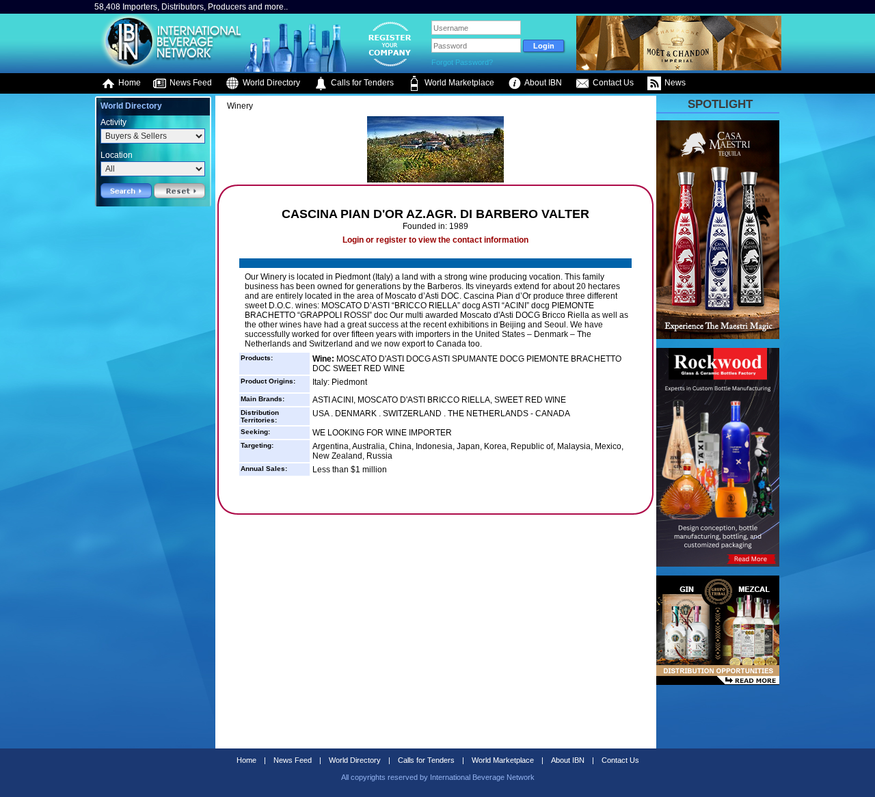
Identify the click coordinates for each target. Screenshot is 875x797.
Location (116, 155)
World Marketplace (458, 82)
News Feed (189, 82)
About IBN (542, 82)
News (674, 82)
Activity (113, 122)
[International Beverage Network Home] (168, 68)
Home (128, 82)
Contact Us (612, 82)
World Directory (270, 82)
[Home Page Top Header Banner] (678, 67)
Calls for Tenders (361, 82)
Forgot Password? (462, 62)
